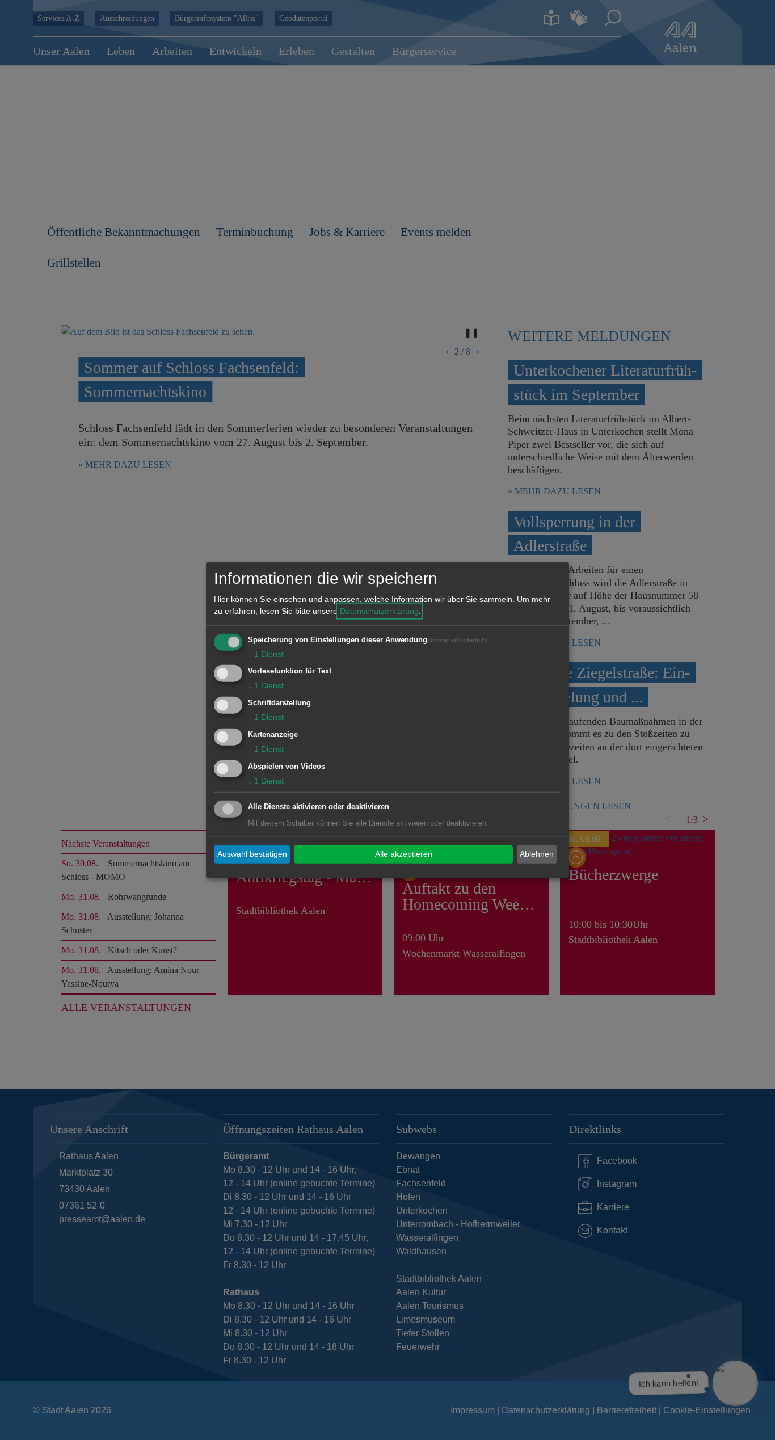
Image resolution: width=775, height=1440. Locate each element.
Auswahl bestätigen (252, 853)
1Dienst (266, 653)
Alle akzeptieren (403, 853)
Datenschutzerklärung (379, 610)
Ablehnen (537, 853)
